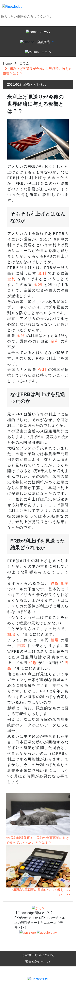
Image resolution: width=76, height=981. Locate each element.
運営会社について (38, 962)
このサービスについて (38, 955)
